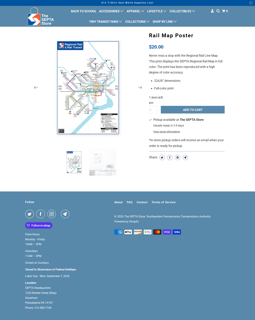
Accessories (109, 11)
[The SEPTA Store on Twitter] (30, 214)
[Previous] (36, 87)
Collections (135, 21)
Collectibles (181, 11)
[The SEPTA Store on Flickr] (59, 214)
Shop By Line (163, 21)
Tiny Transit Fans (104, 21)
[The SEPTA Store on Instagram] (52, 214)
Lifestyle (155, 11)
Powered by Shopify (126, 221)
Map (53, 293)
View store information (166, 131)
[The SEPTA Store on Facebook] (41, 214)
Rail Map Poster (171, 35)
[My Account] (212, 11)
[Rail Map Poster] (88, 87)
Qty (151, 103)
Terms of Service (164, 202)
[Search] (218, 11)
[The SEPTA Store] (40, 16)
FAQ (130, 202)
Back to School (83, 11)
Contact (142, 202)
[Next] (140, 87)
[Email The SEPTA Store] (66, 214)
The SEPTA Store (134, 216)
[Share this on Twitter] (162, 157)
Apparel (134, 11)
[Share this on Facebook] (169, 157)
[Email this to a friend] (185, 157)
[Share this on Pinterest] (177, 157)
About (118, 202)
